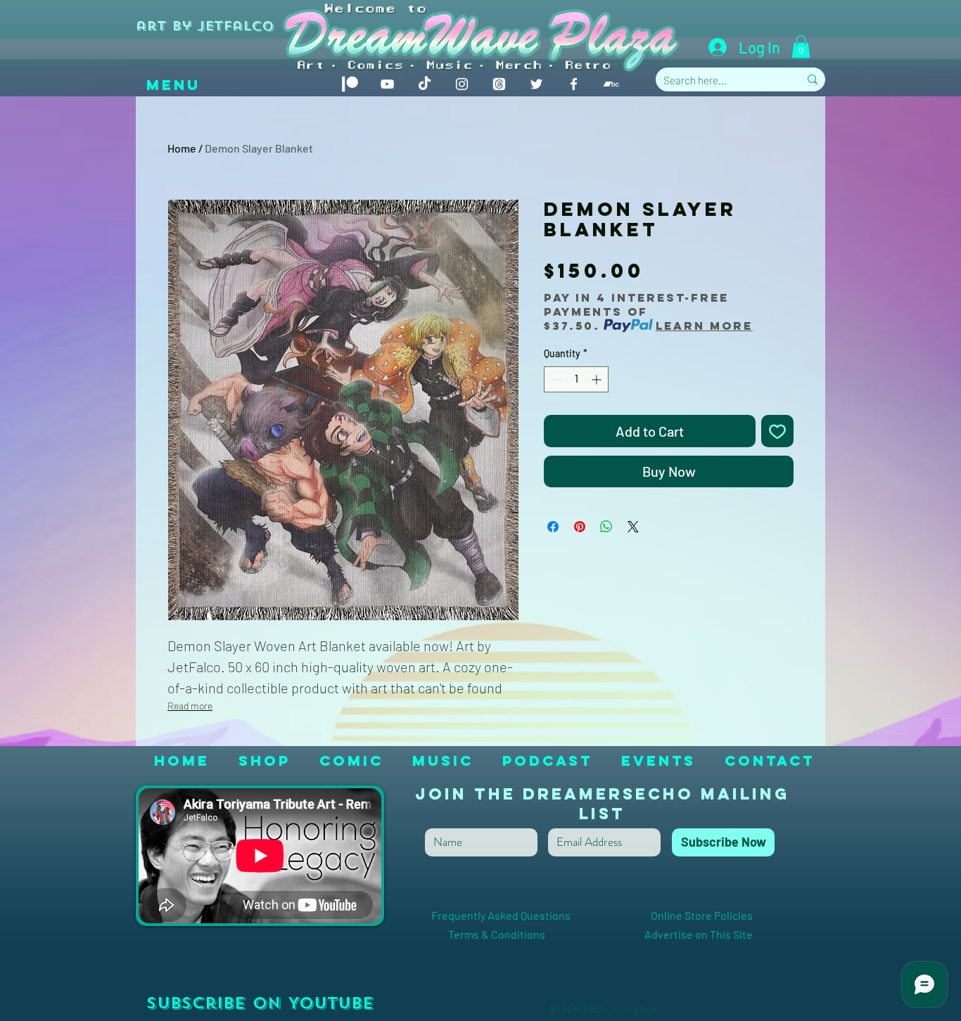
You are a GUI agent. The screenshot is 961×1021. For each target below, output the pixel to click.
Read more (189, 706)
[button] (800, 46)
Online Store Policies (702, 915)
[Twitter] (536, 84)
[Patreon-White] (350, 84)
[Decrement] (555, 379)
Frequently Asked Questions (526, 915)
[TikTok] (424, 84)
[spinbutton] (576, 379)
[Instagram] (462, 84)
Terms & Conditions (523, 934)
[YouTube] (387, 84)
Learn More (704, 326)
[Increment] (597, 379)
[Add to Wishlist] (777, 431)
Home (181, 148)
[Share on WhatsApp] (606, 526)
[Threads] (499, 84)
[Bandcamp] (611, 84)
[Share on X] (633, 526)
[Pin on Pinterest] (579, 526)
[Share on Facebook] (553, 526)
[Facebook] (574, 84)
